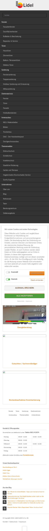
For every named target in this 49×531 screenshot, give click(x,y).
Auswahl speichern (24, 288)
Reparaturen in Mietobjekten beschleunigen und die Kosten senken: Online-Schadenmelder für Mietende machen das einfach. (26, 502)
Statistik (14, 279)
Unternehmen (7, 185)
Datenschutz (13, 521)
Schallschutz (7, 156)
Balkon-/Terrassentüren (11, 60)
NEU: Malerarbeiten (10, 122)
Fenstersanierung (9, 75)
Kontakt (5, 521)
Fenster (4, 22)
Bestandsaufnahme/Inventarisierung (24, 400)
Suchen (44, 15)
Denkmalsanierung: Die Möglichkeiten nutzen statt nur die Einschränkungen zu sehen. (25, 497)
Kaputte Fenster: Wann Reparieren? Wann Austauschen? (24, 507)
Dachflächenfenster (10, 32)
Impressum (22, 521)
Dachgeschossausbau (11, 141)
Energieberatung (24, 327)
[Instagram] (29, 220)
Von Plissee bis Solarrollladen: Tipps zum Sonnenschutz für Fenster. (25, 492)
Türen (4, 46)
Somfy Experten (9, 180)
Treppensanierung (9, 79)
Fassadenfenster (9, 27)
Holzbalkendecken (9, 113)
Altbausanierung (9, 89)
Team (5, 204)
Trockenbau (7, 132)
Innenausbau (6, 118)
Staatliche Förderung (10, 165)
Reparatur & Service (10, 41)
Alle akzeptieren (24, 296)
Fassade (6, 108)
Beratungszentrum (10, 208)
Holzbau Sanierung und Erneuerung (16, 84)
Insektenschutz (8, 161)
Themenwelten (7, 146)
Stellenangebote (9, 213)
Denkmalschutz (7, 94)
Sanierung (5, 70)
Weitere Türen (8, 65)
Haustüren (7, 51)
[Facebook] (24, 220)
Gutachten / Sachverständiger (24, 364)
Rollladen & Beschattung (12, 36)
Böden (5, 127)
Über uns (6, 189)
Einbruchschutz (8, 151)
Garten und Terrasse (10, 170)
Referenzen (7, 199)
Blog (4, 194)
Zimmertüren (8, 55)
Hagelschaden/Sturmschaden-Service (16, 175)
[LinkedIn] (19, 220)
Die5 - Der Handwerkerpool (13, 137)
